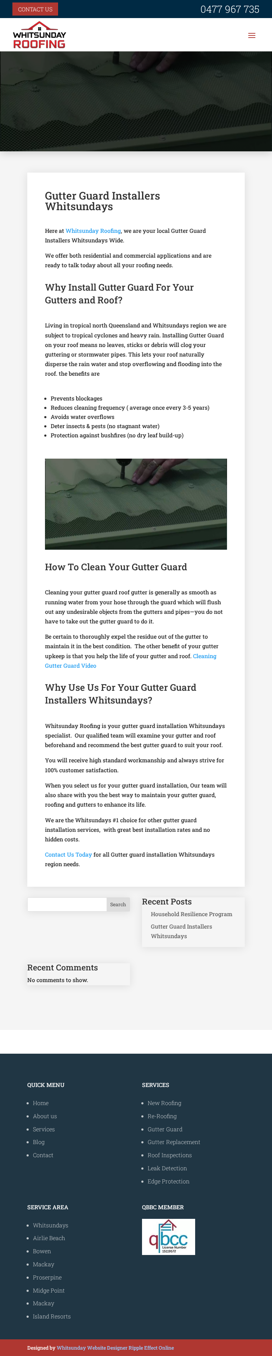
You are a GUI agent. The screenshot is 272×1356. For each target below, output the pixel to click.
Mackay (43, 1264)
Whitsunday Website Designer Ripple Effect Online (115, 1347)
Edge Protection (168, 1181)
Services (44, 1129)
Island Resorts (52, 1316)
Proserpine (47, 1277)
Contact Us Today (68, 854)
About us (45, 1116)
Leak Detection (167, 1168)
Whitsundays (50, 1225)
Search (118, 904)
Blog (39, 1141)
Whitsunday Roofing (93, 230)
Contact (43, 1155)
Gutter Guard (165, 1129)
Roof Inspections (170, 1155)
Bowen (42, 1251)
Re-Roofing (162, 1116)
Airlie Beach (49, 1238)
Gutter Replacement (174, 1141)
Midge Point (49, 1290)
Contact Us (35, 9)
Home (41, 1102)
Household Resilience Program (191, 914)
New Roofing (164, 1102)
